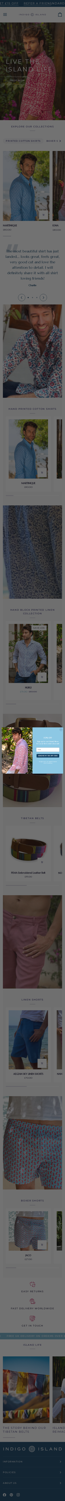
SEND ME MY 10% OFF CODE (48, 755)
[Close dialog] (60, 729)
